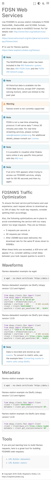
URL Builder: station (17, 463)
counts (9, 355)
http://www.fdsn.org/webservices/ (30, 31)
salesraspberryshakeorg (18, 135)
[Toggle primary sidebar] (3, 3)
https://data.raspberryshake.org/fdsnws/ (21, 50)
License (34, 138)
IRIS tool (19, 158)
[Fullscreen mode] (34, 4)
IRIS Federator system (31, 65)
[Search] (43, 4)
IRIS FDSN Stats (22, 68)
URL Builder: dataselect (19, 459)
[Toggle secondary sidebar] (47, 3)
